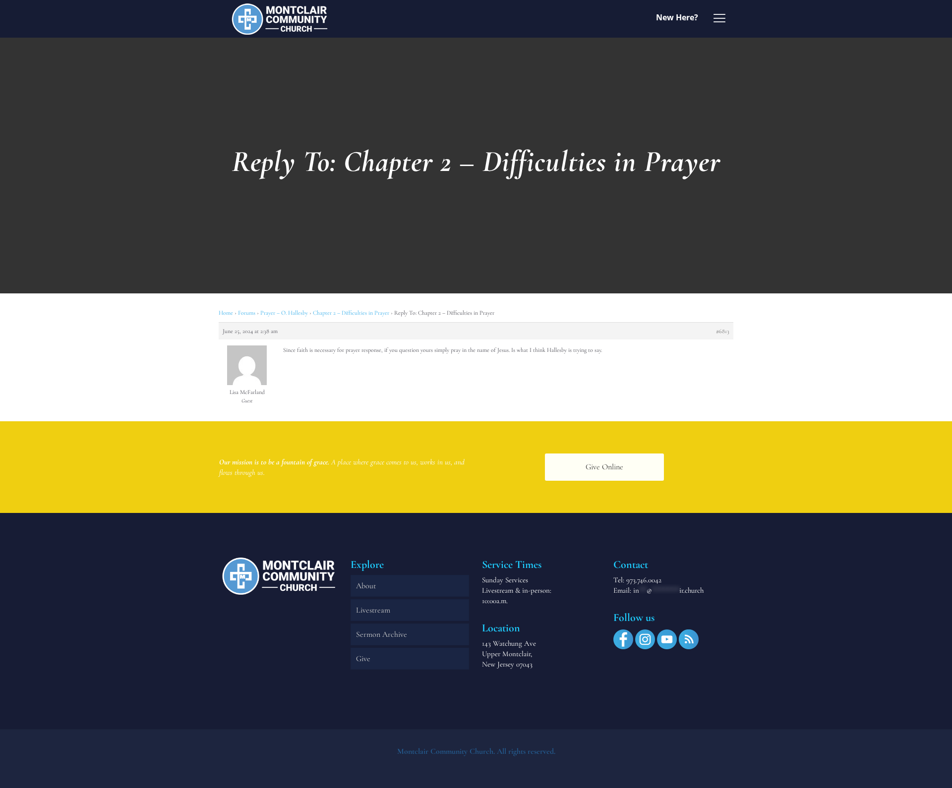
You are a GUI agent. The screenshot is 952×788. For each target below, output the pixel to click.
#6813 (722, 331)
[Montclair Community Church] (279, 18)
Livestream (373, 610)
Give (363, 659)
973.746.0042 (643, 579)
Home (226, 312)
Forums (246, 312)
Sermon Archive (381, 634)
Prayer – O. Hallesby (284, 312)
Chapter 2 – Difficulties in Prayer (351, 312)
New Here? (677, 17)
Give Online (604, 467)
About (366, 586)
